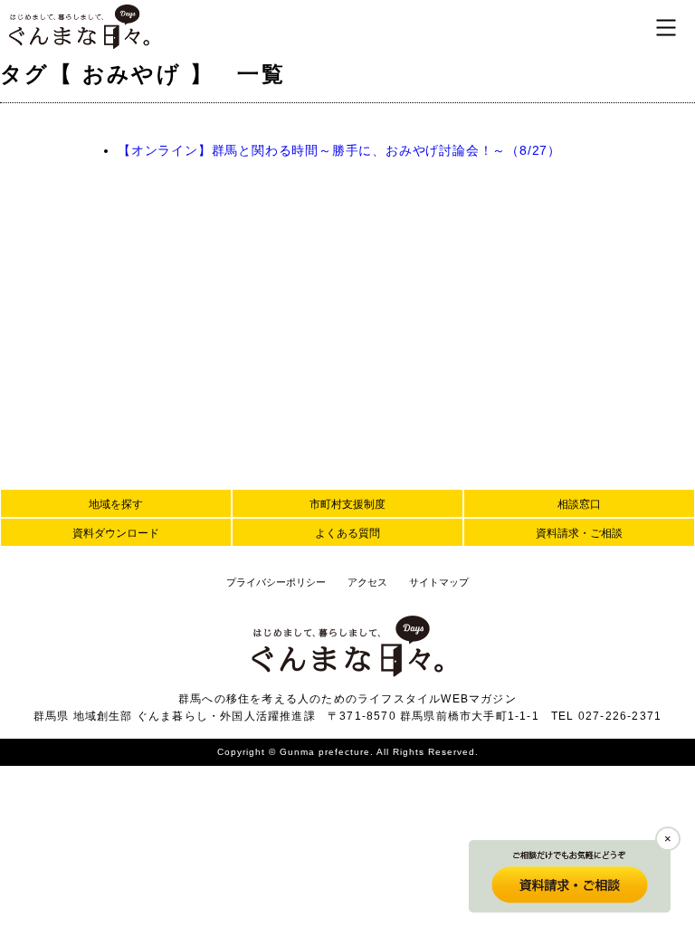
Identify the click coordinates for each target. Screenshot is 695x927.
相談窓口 (579, 504)
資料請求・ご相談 (579, 533)
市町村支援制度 (347, 504)
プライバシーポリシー (276, 582)
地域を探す (116, 504)
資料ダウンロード (115, 533)
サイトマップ (439, 582)
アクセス (367, 582)
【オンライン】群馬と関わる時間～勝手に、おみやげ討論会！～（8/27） (339, 150)
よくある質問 (347, 533)
